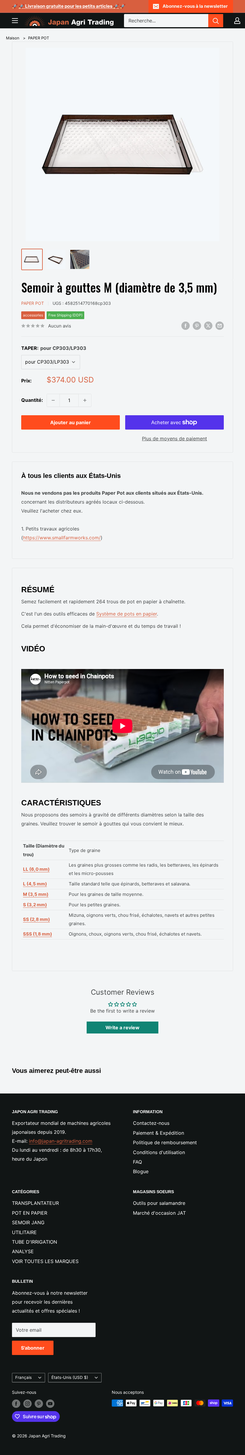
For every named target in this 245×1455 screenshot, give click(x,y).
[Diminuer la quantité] (53, 400)
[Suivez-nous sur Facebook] (16, 1403)
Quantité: (32, 400)
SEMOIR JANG (28, 1222)
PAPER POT (38, 38)
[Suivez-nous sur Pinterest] (39, 1403)
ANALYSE (23, 1251)
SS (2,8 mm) (36, 919)
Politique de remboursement (165, 1142)
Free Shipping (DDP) (65, 315)
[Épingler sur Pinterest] (197, 325)
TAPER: (53, 348)
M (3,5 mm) (35, 894)
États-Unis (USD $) (69, 1377)
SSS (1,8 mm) (37, 934)
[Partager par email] (219, 325)
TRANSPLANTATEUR (35, 1203)
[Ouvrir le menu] (15, 20)
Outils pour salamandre (159, 1203)
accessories (33, 315)
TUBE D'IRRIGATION (34, 1242)
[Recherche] (215, 20)
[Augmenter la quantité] (85, 400)
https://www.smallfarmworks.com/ (62, 538)
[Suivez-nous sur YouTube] (50, 1403)
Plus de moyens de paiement (174, 439)
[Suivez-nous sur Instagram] (27, 1403)
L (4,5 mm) (35, 884)
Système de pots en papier (126, 614)
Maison (12, 38)
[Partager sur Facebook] (185, 325)
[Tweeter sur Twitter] (208, 325)
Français (23, 1377)
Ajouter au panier (70, 422)
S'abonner (33, 1348)
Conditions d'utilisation (159, 1152)
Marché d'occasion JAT (159, 1213)
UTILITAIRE (24, 1232)
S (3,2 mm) (35, 905)
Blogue (140, 1171)
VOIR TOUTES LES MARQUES (45, 1261)
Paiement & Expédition (158, 1133)
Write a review (122, 1028)
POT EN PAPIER (29, 1213)
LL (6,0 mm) (36, 869)
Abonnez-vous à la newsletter (195, 6)
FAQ (137, 1162)
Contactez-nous (151, 1123)
